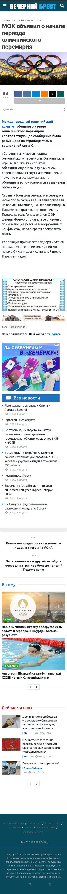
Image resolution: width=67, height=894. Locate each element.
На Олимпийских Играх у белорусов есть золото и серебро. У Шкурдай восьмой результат (32, 631)
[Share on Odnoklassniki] (44, 94)
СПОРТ (9, 619)
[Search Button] (62, 5)
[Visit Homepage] (33, 6)
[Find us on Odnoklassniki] (25, 884)
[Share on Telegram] (36, 94)
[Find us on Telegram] (35, 884)
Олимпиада (18, 327)
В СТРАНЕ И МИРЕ (23, 20)
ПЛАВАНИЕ (11, 666)
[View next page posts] (37, 687)
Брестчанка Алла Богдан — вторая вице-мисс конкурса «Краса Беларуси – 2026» (30, 490)
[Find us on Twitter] (30, 884)
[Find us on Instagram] (40, 884)
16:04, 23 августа (17, 447)
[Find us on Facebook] (15, 884)
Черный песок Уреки (17, 475)
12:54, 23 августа (17, 512)
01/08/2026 (44, 756)
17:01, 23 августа (17, 424)
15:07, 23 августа (17, 469)
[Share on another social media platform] (39, 101)
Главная (6, 20)
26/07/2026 (37, 772)
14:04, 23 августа (17, 479)
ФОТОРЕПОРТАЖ (33, 831)
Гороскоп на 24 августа (19, 419)
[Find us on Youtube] (45, 884)
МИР (39, 20)
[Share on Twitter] (52, 94)
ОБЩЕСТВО (34, 823)
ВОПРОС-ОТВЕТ (45, 827)
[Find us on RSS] (50, 884)
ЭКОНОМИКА (52, 823)
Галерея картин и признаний (40, 763)
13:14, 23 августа (17, 498)
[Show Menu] (4, 5)
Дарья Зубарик (33, 768)
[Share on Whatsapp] (60, 94)
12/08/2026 (44, 733)
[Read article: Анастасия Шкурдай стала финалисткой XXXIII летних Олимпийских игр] (33, 654)
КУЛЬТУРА (15, 827)
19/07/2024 (8, 109)
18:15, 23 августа (17, 414)
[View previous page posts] (30, 687)
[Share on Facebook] (18, 94)
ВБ (25, 733)
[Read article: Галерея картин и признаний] (11, 768)
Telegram (53, 334)
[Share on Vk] (27, 94)
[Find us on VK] (20, 884)
